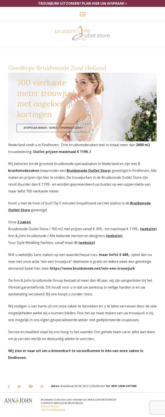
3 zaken (24, 222)
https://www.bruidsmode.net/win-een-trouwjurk (92, 268)
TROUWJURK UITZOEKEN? (82, 3)
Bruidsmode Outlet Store (88, 170)
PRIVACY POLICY (50, 406)
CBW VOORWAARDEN (53, 409)
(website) (148, 229)
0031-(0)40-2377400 (123, 386)
